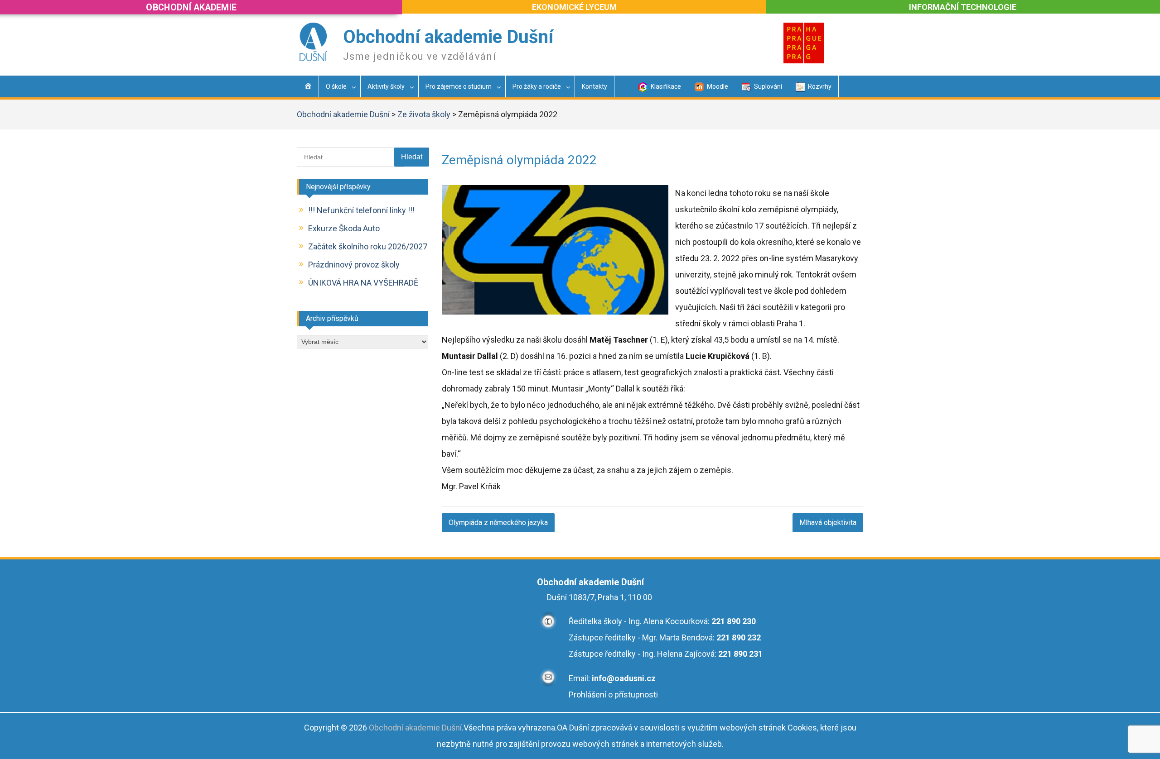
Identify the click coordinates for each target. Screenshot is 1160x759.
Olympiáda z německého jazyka (498, 522)
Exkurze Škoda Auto (344, 228)
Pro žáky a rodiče (536, 86)
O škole (336, 86)
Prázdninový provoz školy (354, 264)
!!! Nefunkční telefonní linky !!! (361, 210)
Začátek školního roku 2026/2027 (367, 246)
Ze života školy (423, 114)
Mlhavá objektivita (827, 522)
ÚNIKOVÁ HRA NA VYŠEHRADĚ (363, 282)
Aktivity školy (386, 86)
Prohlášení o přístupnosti (613, 694)
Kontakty (594, 86)
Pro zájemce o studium (458, 86)
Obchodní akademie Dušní (448, 37)
